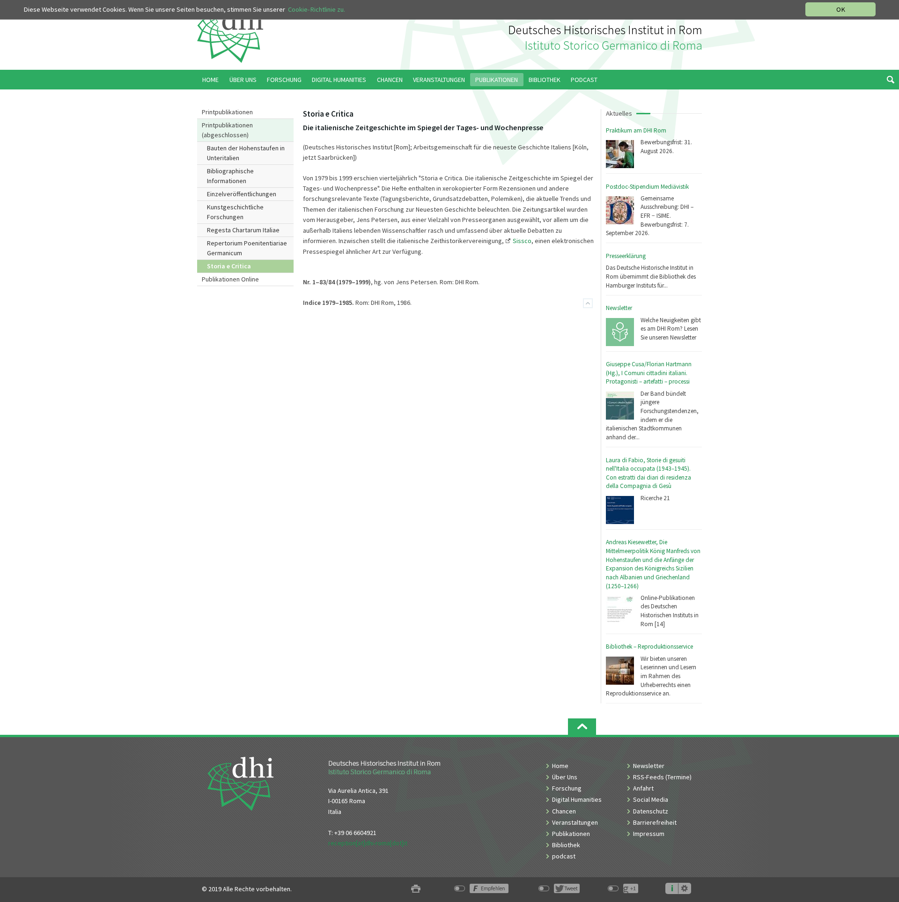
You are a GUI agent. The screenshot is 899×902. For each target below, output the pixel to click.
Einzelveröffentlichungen (241, 194)
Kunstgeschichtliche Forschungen (235, 212)
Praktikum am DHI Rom (636, 130)
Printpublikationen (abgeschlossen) (227, 130)
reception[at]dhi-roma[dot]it (367, 843)
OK (840, 9)
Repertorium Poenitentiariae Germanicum (247, 248)
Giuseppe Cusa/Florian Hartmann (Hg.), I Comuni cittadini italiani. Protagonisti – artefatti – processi (649, 372)
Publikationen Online (230, 279)
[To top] (588, 303)
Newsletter (619, 308)
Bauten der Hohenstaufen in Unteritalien (246, 153)
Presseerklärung (626, 256)
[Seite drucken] (415, 889)
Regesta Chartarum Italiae (243, 230)
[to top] (582, 726)
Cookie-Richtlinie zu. (316, 9)
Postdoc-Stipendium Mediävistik (647, 187)
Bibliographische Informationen (230, 176)
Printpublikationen (227, 112)
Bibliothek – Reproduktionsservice (649, 647)
